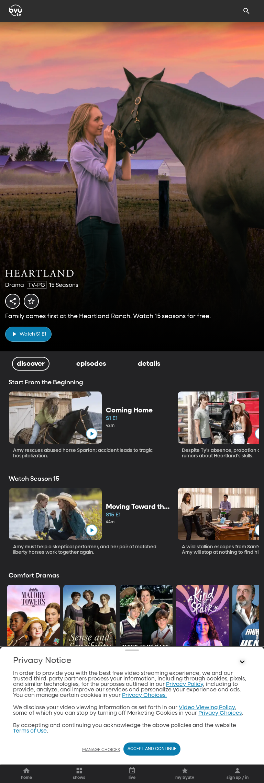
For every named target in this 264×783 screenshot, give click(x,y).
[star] (31, 301)
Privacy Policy (184, 684)
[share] (12, 301)
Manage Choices (101, 750)
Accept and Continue (152, 749)
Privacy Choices (220, 713)
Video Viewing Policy (207, 708)
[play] (91, 433)
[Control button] (242, 662)
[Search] (246, 11)
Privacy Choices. (144, 695)
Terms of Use (30, 731)
